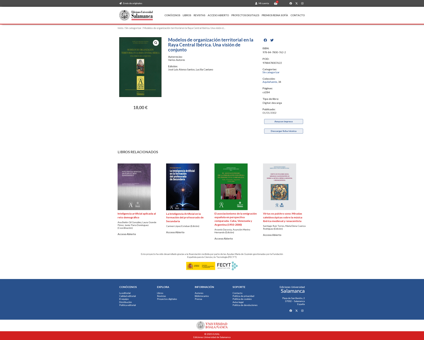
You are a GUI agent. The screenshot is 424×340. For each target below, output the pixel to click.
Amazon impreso (283, 121)
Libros (187, 15)
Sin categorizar (133, 27)
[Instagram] (302, 3)
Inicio (120, 27)
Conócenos (172, 15)
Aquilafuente (270, 81)
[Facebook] (290, 3)
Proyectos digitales (245, 15)
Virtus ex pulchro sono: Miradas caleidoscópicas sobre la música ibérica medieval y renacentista (282, 217)
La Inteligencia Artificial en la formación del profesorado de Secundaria (185, 217)
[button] (156, 43)
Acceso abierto (218, 15)
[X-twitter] (296, 3)
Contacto (298, 15)
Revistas (199, 15)
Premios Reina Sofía (275, 15)
